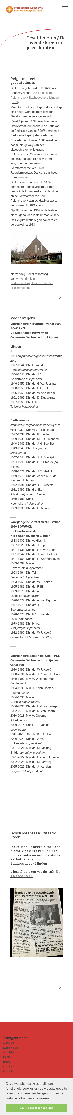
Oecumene (9, 1066)
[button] (51, 1098)
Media (6, 1057)
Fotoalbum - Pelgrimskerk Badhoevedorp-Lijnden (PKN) (35, 97)
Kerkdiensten (10, 1047)
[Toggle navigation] (65, 6)
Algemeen (9, 1043)
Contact (7, 1071)
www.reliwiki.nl (25, 278)
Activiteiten (9, 1052)
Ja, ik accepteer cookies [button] (36, 1107)
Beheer (7, 1062)
